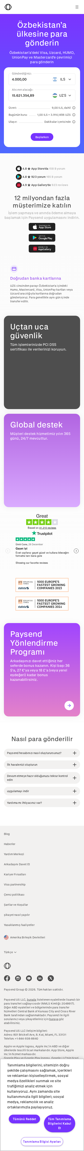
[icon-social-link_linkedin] (40, 978)
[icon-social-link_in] (18, 978)
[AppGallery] (42, 248)
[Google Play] (42, 238)
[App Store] (42, 227)
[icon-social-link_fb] (7, 978)
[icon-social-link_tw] (51, 978)
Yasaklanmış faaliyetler (19, 925)
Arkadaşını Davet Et (17, 864)
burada (31, 999)
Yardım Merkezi (14, 854)
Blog (7, 833)
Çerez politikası (14, 894)
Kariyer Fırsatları (15, 874)
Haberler (9, 844)
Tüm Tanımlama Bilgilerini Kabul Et (59, 1123)
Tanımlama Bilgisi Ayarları (42, 1141)
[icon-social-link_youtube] (29, 978)
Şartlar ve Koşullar (16, 904)
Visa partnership (15, 884)
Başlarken (41, 137)
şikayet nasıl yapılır (17, 914)
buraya (53, 1019)
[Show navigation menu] (77, 7)
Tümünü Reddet (24, 1119)
